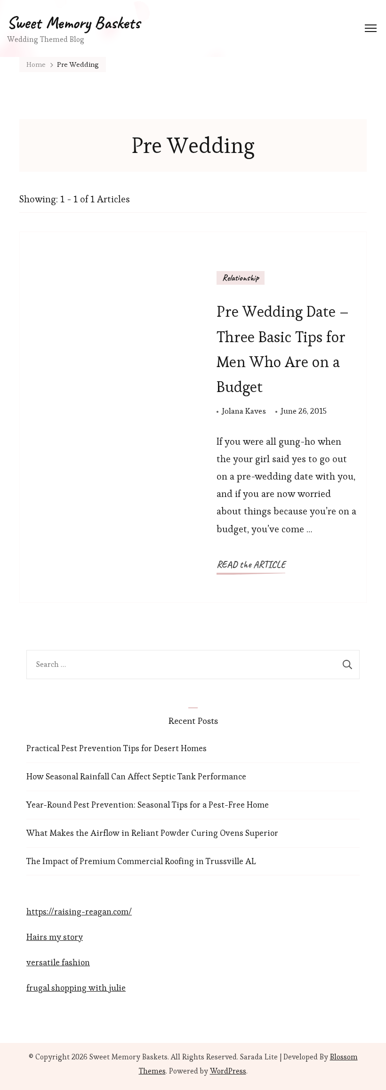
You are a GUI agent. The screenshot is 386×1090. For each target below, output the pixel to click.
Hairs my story (54, 936)
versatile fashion (58, 962)
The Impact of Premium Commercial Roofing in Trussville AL (141, 861)
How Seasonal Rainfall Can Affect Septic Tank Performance (136, 776)
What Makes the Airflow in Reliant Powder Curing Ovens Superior (152, 832)
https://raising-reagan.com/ (79, 911)
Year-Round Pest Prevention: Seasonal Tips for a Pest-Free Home (147, 804)
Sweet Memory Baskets (73, 22)
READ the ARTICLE (251, 564)
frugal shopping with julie (76, 987)
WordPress (228, 1071)
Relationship (240, 277)
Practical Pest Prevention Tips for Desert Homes (116, 748)
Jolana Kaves (244, 411)
